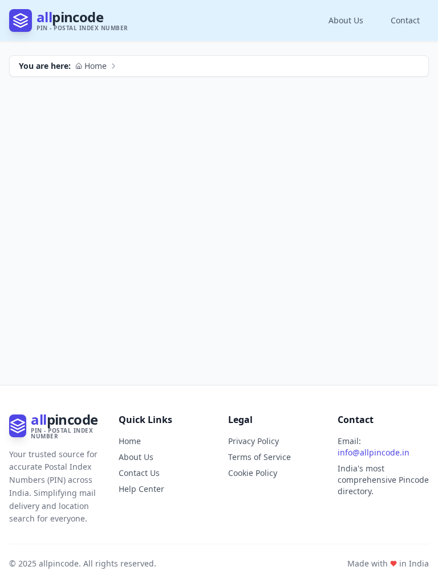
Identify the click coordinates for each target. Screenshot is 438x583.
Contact (405, 20)
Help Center (141, 488)
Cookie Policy (252, 472)
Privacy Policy (253, 441)
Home (95, 65)
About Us (345, 20)
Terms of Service (259, 456)
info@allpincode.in (373, 452)
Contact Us (139, 472)
